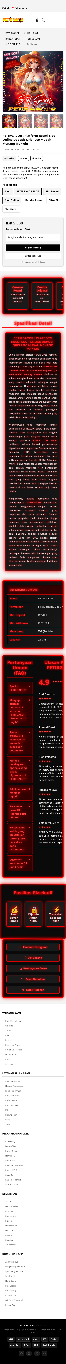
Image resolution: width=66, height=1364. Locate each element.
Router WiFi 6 (11, 1170)
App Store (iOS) (12, 1262)
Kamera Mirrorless (13, 1180)
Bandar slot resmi (45, 440)
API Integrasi (10, 1244)
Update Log (10, 1290)
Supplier (9, 1240)
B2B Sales (9, 1211)
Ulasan (8, 1119)
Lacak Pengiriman (13, 1091)
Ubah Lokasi (38, 237)
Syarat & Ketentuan (13, 1049)
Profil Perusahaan (13, 1021)
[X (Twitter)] (37, 1353)
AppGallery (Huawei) (14, 1271)
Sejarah (8, 1030)
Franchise (9, 1230)
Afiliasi (8, 1201)
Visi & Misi (9, 1025)
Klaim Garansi (11, 1100)
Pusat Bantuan (11, 1105)
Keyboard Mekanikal (14, 1165)
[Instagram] (29, 1353)
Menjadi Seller (11, 1206)
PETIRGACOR (12, 33)
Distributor (9, 1221)
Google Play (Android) (15, 1266)
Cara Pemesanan (12, 1081)
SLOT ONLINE (12, 44)
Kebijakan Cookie (48, 1329)
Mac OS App (10, 1281)
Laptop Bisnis (11, 1146)
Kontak (8, 1059)
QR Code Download (14, 1300)
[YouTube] (44, 1353)
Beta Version (10, 1286)
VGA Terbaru (10, 1160)
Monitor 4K (10, 1156)
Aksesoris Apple (12, 1184)
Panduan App (11, 1295)
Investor (8, 1235)
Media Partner (11, 1225)
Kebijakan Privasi (12, 1045)
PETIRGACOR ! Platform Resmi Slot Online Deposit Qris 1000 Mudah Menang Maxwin (33, 370)
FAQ (7, 1110)
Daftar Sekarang (33, 255)
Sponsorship (10, 1216)
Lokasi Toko (10, 1054)
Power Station (11, 1151)
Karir (7, 1035)
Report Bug (10, 1305)
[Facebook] (21, 1353)
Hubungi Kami (11, 1115)
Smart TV (9, 1175)
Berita (8, 1040)
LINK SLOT (32, 33)
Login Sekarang (33, 247)
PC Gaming (10, 1141)
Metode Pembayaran (14, 1086)
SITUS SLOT (34, 38)
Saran (7, 1124)
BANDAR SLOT (13, 38)
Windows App (11, 1276)
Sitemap (9, 1064)
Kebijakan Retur (12, 1095)
